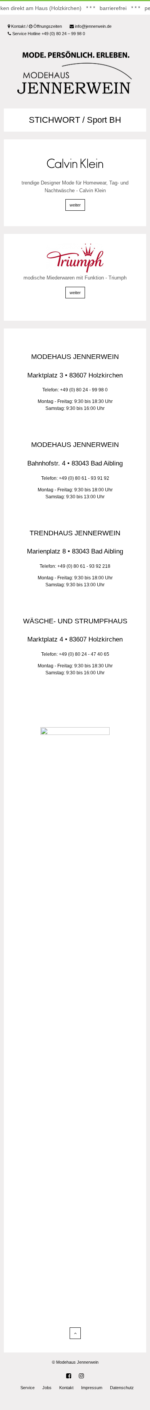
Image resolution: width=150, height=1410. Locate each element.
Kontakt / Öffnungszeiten (36, 26)
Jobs (47, 1387)
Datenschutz (122, 1387)
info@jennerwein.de (93, 26)
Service (27, 1387)
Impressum (91, 1387)
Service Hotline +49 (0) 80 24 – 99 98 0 (48, 33)
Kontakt (66, 1387)
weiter (75, 205)
